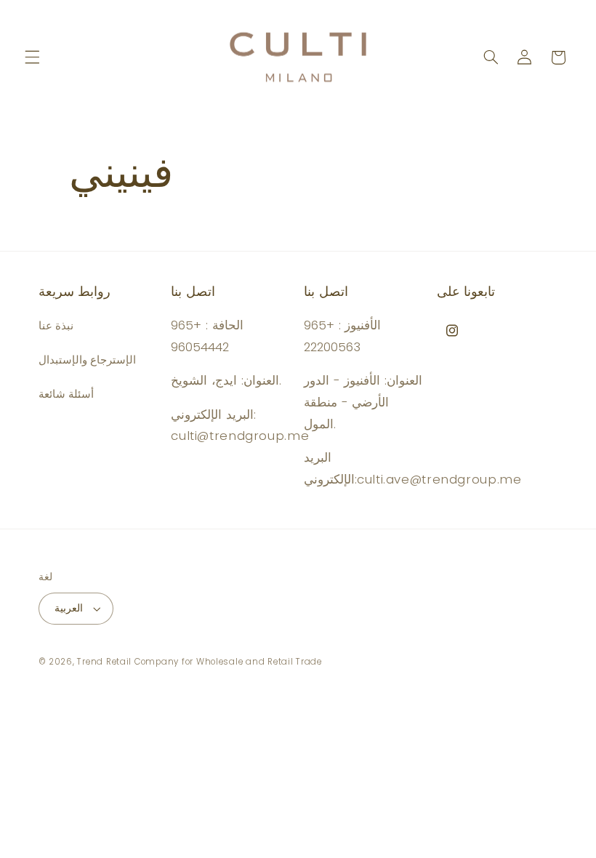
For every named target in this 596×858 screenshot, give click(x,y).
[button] (32, 57)
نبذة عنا (56, 325)
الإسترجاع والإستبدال (88, 360)
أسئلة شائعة (66, 394)
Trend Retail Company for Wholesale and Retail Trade (199, 661)
